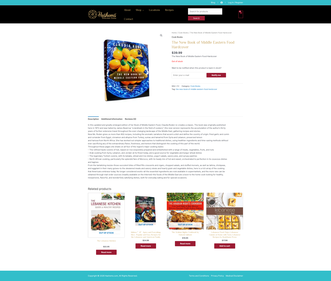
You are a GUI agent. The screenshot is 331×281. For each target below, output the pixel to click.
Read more (106, 252)
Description (93, 119)
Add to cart (224, 246)
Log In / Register (235, 2)
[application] (142, 9)
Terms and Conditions (199, 276)
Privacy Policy (217, 276)
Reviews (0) (130, 119)
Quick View (106, 235)
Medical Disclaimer (234, 276)
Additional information (111, 119)
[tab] (93, 118)
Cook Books (183, 33)
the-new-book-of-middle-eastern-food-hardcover (196, 89)
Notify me (216, 75)
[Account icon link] (221, 2)
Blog (213, 2)
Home (174, 33)
